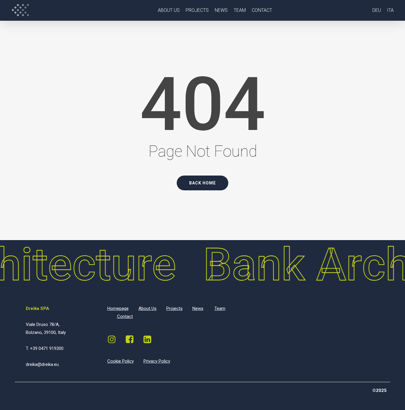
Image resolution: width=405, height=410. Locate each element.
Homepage (118, 308)
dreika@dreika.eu (42, 364)
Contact (125, 316)
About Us (147, 308)
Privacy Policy (156, 361)
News (197, 308)
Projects (174, 308)
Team (219, 308)
